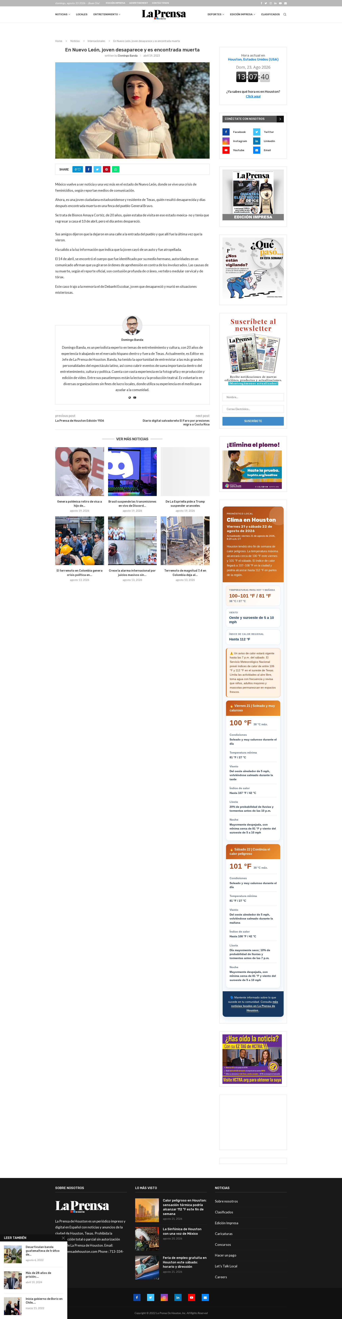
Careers (221, 1277)
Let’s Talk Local (226, 1266)
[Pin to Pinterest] (106, 169)
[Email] (285, 3)
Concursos (223, 1244)
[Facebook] (261, 3)
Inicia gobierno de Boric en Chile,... (44, 1300)
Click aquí (253, 96)
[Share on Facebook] (88, 169)
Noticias (61, 14)
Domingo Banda (128, 55)
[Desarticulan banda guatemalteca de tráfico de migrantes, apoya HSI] (13, 1254)
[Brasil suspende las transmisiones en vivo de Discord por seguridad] (132, 471)
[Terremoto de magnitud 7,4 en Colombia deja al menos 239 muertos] (185, 540)
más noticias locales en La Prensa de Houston (254, 1006)
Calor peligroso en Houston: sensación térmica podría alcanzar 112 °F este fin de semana (184, 1207)
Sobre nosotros (226, 1201)
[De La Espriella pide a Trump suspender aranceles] (185, 471)
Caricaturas (224, 1234)
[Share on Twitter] (97, 169)
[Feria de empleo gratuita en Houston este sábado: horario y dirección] (147, 1267)
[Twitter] (266, 3)
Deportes (214, 14)
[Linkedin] (275, 3)
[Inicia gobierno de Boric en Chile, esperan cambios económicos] (13, 1306)
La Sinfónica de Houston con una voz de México (182, 1231)
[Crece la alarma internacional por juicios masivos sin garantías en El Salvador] (132, 540)
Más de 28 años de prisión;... (38, 1274)
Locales (81, 14)
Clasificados (270, 14)
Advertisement (138, 3)
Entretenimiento (105, 14)
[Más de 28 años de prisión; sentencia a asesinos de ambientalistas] (13, 1280)
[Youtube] (280, 3)
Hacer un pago (225, 1255)
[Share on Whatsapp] (115, 169)
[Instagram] (271, 3)
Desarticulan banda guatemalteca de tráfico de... (43, 1250)
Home (58, 41)
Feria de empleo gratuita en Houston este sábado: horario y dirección (185, 1262)
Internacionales (96, 41)
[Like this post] (79, 169)
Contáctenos (160, 3)
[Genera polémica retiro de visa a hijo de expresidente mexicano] (79, 471)
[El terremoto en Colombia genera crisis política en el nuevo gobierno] (79, 540)
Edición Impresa (115, 3)
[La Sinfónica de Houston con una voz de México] (147, 1239)
